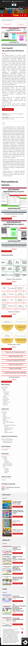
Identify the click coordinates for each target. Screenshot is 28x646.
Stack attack (16, 521)
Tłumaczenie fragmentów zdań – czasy (18, 619)
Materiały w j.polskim (7, 464)
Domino (5, 413)
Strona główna (4, 19)
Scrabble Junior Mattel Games (17, 502)
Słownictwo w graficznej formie (18, 597)
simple (12, 118)
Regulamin (21, 639)
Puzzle (4, 389)
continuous (11, 117)
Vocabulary (6, 471)
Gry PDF (18, 19)
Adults (5, 459)
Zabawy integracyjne (7, 442)
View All (4, 498)
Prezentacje (5, 420)
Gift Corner (5, 397)
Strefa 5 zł (5, 403)
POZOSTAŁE (4, 456)
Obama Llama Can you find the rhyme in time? (18, 512)
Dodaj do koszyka (8, 109)
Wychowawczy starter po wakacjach (16, 548)
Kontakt (14, 3)
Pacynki (4, 396)
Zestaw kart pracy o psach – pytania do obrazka (18, 578)
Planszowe (6, 395)
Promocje (3, 480)
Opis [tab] (3, 123)
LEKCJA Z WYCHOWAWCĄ (7, 439)
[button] (24, 29)
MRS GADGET (4, 387)
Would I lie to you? (17, 530)
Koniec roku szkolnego (8, 422)
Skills (3, 115)
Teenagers (6, 461)
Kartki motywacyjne (8, 428)
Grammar (9, 113)
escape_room (18, 117)
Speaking (6, 469)
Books (4, 390)
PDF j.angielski (20, 113)
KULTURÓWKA (4, 449)
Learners (5, 458)
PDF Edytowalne (6, 418)
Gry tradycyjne (6, 392)
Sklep (9, 19)
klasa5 (3, 118)
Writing (6, 472)
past (10, 118)
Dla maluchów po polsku (9, 425)
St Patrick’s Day (6, 402)
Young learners (7, 462)
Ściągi (5, 430)
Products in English (7, 465)
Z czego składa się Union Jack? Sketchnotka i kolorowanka (17, 568)
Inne (4, 423)
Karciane (6, 393)
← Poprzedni (6, 24)
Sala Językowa (6, 399)
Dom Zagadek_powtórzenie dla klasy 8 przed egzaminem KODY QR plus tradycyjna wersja (19, 608)
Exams (4, 415)
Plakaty (4, 419)
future (22, 117)
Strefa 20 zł (5, 405)
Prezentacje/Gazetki (7, 441)
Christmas (5, 400)
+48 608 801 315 (7, 1)
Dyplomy (6, 426)
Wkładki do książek (8, 432)
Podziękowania (7, 429)
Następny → (21, 24)
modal (6, 118)
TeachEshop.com (14, 8)
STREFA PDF (13, 19)
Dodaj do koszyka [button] (6, 218)
